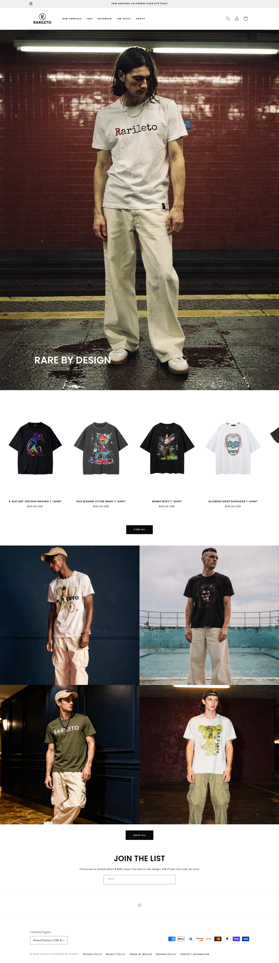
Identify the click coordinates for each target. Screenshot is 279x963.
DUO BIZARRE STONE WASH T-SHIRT (101, 501)
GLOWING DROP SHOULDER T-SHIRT (233, 501)
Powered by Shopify (66, 954)
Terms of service (140, 954)
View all (139, 529)
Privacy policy (115, 954)
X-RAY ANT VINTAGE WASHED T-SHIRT (35, 501)
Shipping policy (166, 954)
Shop (11, 677)
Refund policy (92, 954)
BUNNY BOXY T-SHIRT (167, 501)
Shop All (139, 835)
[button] (228, 18)
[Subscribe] (139, 879)
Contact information (195, 954)
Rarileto (46, 954)
